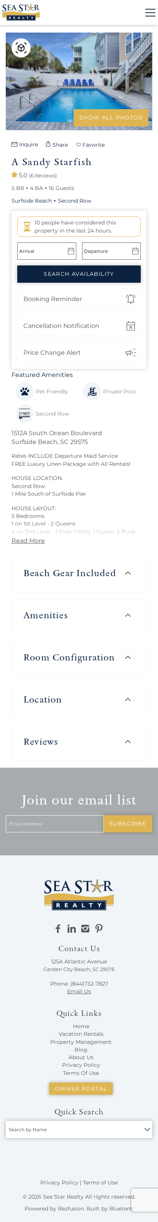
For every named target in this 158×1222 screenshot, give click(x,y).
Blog (80, 1049)
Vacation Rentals (81, 1033)
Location (42, 699)
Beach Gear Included (69, 572)
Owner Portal (81, 1088)
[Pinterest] (99, 929)
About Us (81, 1057)
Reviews (40, 741)
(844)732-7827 (89, 983)
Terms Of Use (81, 1073)
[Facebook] (58, 929)
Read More (28, 540)
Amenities (45, 615)
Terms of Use (100, 1182)
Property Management (81, 1042)
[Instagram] (85, 929)
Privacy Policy (81, 1064)
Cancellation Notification (61, 325)
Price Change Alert (52, 352)
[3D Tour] (21, 47)
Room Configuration (69, 657)
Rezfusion (71, 1208)
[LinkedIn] (72, 929)
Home (81, 1026)
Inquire (28, 144)
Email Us (79, 991)
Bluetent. (121, 1208)
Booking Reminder (52, 299)
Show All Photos (111, 117)
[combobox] (79, 1129)
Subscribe (127, 823)
